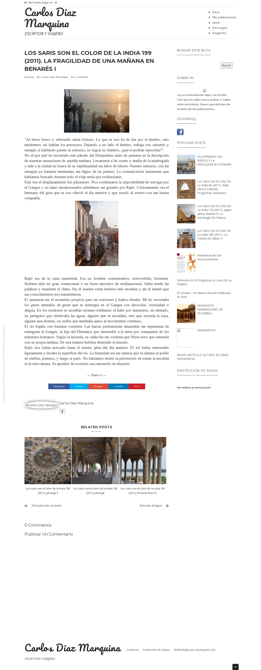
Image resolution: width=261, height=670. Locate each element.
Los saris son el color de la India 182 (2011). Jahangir (95, 491)
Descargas (219, 28)
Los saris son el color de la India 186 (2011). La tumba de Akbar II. (214, 234)
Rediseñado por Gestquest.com (195, 650)
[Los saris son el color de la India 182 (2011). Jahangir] (95, 460)
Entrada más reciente (47, 505)
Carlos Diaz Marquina (50, 17)
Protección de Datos (156, 650)
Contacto (133, 650)
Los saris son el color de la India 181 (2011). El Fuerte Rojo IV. (143, 491)
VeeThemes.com (3, 373)
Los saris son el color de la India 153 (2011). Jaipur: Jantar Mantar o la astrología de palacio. (214, 212)
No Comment (79, 77)
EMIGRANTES (206, 330)
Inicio (215, 12)
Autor (216, 22)
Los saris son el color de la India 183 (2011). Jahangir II (48, 491)
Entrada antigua (151, 505)
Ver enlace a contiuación (194, 387)
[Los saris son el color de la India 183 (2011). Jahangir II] (47, 460)
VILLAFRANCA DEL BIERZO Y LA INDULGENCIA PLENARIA (214, 160)
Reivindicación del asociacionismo (209, 257)
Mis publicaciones (224, 17)
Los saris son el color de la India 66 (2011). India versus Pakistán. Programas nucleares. (214, 187)
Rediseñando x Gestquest (3, 342)
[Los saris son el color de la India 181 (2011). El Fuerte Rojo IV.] (142, 460)
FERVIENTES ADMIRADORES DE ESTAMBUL (210, 309)
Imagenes (219, 33)
